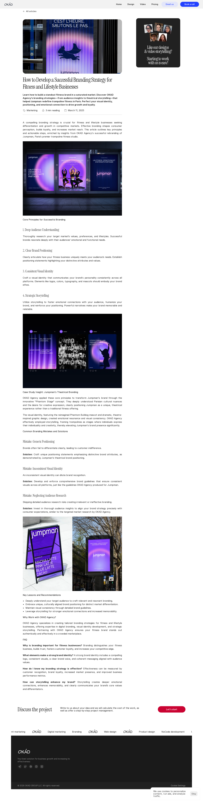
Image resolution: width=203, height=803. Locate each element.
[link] (189, 4)
